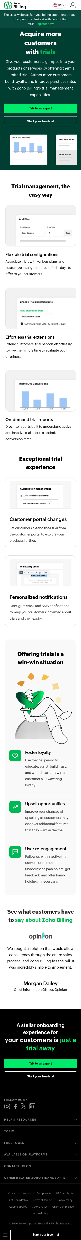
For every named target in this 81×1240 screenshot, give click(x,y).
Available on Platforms (26, 1154)
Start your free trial (45, 1234)
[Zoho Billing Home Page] (16, 5)
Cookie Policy (39, 1206)
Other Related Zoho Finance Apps (34, 1177)
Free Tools (14, 1142)
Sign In (73, 5)
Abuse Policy (40, 1213)
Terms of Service (42, 1200)
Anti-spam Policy (18, 1200)
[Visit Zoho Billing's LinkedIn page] (32, 1106)
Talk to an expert (40, 108)
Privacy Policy (64, 1200)
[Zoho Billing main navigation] (5, 1235)
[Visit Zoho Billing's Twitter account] (24, 1106)
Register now (45, 24)
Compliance (44, 1193)
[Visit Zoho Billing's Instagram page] (7, 1106)
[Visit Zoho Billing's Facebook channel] (15, 1106)
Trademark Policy (17, 1206)
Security (27, 1193)
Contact (12, 1193)
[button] (59, 5)
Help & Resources (20, 1119)
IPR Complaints (64, 1193)
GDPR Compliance (63, 1206)
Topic (9, 1131)
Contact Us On (17, 1166)
